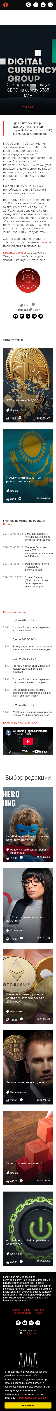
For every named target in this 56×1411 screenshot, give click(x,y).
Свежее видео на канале (20, 723)
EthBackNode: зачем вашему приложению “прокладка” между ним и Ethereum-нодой (31, 692)
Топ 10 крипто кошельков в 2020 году (25, 918)
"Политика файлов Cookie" (31, 1398)
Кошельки (16, 930)
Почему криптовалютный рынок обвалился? (23, 479)
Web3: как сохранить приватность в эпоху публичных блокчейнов (32, 714)
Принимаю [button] (28, 1405)
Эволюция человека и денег (25, 1082)
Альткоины (16, 1011)
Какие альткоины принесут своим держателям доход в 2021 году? (25, 998)
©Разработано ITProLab (28, 1312)
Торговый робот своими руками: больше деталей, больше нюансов (31, 668)
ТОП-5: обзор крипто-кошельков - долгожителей (37, 566)
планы (44, 242)
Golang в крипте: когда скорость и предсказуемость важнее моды (32, 648)
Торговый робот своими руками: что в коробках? (31, 629)
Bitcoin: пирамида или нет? (24, 1163)
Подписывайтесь (15, 252)
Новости (15, 849)
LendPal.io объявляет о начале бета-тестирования (27, 838)
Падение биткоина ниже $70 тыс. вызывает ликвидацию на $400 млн (39, 552)
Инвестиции (17, 852)
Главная (15, 1309)
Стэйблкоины (29, 849)
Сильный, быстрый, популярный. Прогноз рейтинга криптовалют (38, 536)
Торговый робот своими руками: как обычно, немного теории (31, 681)
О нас (27, 1309)
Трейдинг (43, 849)
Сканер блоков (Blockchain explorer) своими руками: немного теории (36, 582)
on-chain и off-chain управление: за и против (28, 1242)
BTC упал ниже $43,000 (22, 400)
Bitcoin (36, 309)
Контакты (39, 1309)
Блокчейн (16, 1253)
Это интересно (18, 1092)
